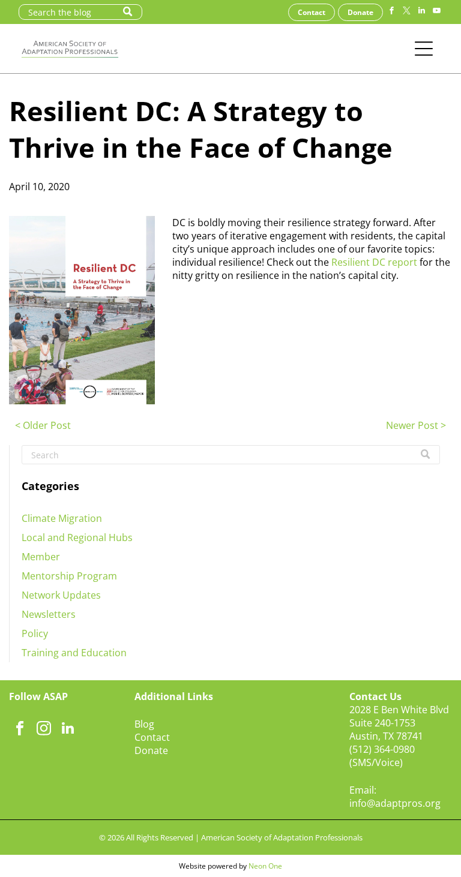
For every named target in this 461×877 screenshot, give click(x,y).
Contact (152, 737)
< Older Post (43, 425)
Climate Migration (62, 518)
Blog (144, 724)
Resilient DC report (374, 262)
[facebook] (391, 12)
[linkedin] (421, 12)
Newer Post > (416, 425)
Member (41, 556)
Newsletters (49, 614)
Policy (35, 633)
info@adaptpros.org (395, 803)
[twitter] (406, 12)
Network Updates (61, 595)
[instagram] (43, 729)
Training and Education (74, 652)
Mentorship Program (69, 575)
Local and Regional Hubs (77, 537)
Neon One (265, 866)
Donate (151, 750)
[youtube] (436, 12)
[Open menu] (424, 49)
